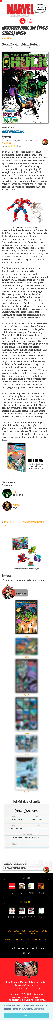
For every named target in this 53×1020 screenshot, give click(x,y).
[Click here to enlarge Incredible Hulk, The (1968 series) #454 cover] (25, 123)
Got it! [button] (26, 1015)
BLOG (16, 939)
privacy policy (20, 948)
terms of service (31, 948)
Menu (6, 1)
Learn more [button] (39, 1009)
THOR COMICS (30, 933)
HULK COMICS (33, 930)
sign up (11, 948)
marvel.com (41, 948)
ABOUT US (36, 939)
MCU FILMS (25, 939)
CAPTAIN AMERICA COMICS (16, 930)
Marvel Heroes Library (24, 982)
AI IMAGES (8, 939)
